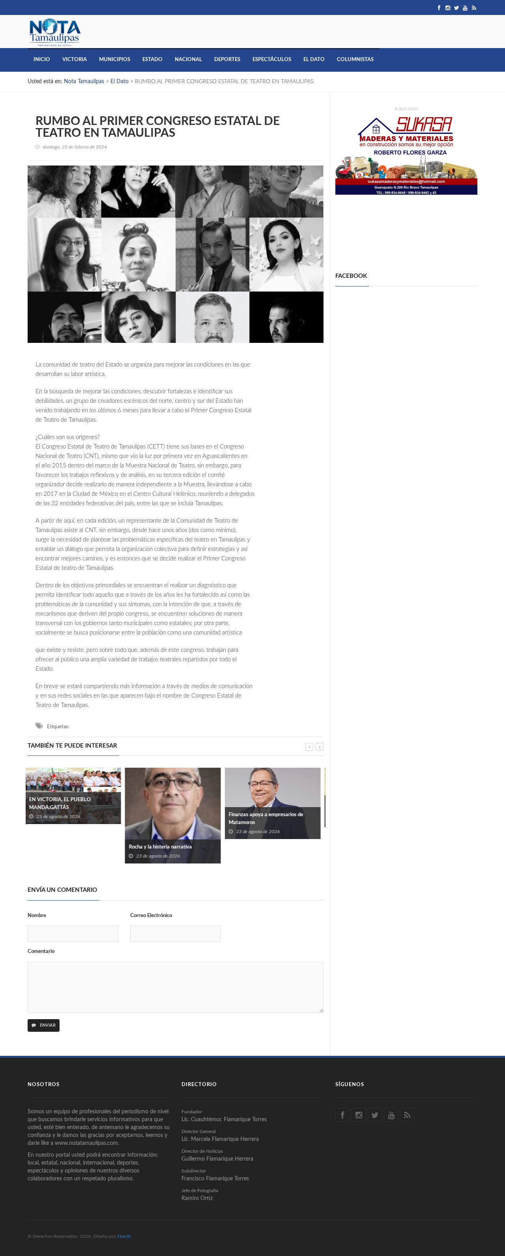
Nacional (188, 59)
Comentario (41, 951)
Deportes (227, 59)
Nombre (37, 915)
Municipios (114, 59)
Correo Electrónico (151, 915)
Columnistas (355, 59)
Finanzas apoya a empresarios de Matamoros (168, 818)
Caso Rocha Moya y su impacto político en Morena (275, 806)
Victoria (74, 59)
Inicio (42, 59)
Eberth (124, 1236)
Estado (152, 59)
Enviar (47, 1025)
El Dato (314, 59)
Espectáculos (271, 59)
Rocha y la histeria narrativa (63, 847)
